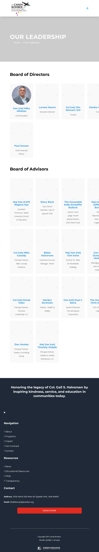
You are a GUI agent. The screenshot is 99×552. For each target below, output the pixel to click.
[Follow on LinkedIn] (8, 519)
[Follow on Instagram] (13, 519)
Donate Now (49, 510)
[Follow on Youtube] (18, 519)
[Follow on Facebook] (3, 519)
